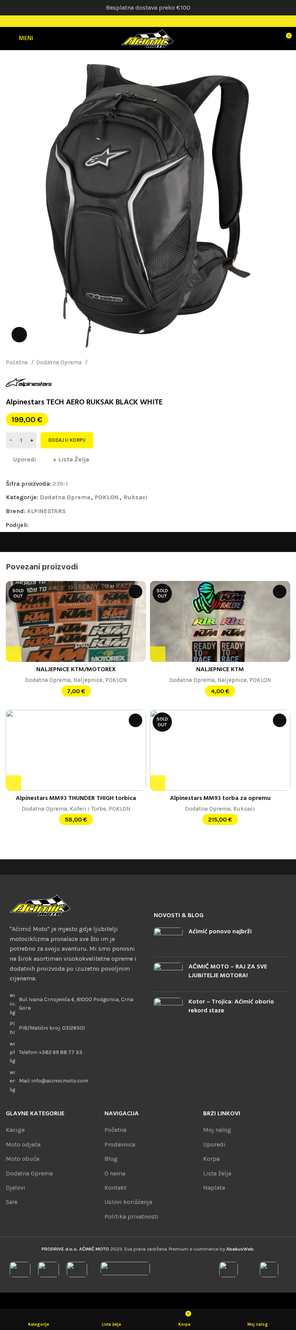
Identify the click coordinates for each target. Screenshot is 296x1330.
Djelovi (15, 1187)
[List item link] (74, 1053)
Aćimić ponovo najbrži (220, 932)
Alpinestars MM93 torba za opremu (220, 798)
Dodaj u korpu (67, 440)
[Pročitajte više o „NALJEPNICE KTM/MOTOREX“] (13, 654)
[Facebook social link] (138, 21)
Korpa (211, 1158)
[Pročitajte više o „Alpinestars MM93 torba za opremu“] (157, 783)
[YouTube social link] (158, 21)
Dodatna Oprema (59, 362)
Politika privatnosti (131, 1216)
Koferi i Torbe (88, 808)
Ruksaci (101, 362)
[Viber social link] (88, 525)
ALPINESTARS (46, 511)
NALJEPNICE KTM (220, 670)
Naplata (214, 1187)
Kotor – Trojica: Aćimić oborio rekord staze (231, 1006)
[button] (13, 783)
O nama (114, 1173)
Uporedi (214, 1144)
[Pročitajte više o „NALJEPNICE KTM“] (157, 654)
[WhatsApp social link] (70, 525)
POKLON (107, 497)
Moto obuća (22, 1158)
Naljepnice (88, 680)
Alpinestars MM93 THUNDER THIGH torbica (76, 798)
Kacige (15, 1129)
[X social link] (43, 525)
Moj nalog (217, 1129)
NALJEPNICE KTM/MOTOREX (76, 670)
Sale (11, 1201)
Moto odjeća (23, 1144)
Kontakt (115, 1187)
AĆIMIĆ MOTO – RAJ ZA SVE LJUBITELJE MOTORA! (227, 971)
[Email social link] (52, 525)
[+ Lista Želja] (135, 591)
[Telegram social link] (79, 525)
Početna (17, 362)
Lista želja (217, 1173)
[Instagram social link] (148, 21)
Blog (111, 1158)
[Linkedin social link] (61, 525)
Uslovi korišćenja (128, 1201)
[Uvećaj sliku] (19, 334)
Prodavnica (119, 1144)
